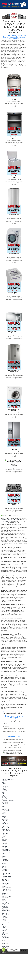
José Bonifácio (5, 885)
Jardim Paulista (5, 849)
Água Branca (5, 909)
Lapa (3, 923)
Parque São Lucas (6, 889)
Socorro (4, 942)
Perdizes (4, 926)
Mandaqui (4, 812)
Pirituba (4, 930)
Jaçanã (3, 807)
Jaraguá (4, 920)
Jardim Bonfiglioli (6, 922)
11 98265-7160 (7, 521)
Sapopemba (5, 897)
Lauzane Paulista (6, 810)
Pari (3, 793)
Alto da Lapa (5, 913)
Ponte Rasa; (5, 893)
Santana (4, 813)
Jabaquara (4, 843)
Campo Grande (5, 827)
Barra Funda (5, 912)
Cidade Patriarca (6, 873)
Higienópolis (5, 788)
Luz (3, 792)
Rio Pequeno (5, 933)
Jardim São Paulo (6, 809)
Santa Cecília (5, 796)
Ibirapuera (4, 837)
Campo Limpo (5, 829)
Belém (3, 872)
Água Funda (5, 823)
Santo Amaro (5, 865)
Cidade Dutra (5, 833)
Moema (4, 857)
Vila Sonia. (4, 939)
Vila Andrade (5, 943)
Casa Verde (4, 803)
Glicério (4, 789)
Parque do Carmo (6, 887)
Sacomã (4, 863)
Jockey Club (4, 855)
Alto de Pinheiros (6, 914)
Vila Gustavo (5, 819)
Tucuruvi (4, 816)
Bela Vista (4, 780)
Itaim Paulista (5, 880)
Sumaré (4, 936)
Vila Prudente (5, 907)
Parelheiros (4, 860)
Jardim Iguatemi (5, 883)
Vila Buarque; (5, 800)
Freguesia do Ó (5, 917)
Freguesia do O (5, 805)
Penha (3, 892)
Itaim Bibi (4, 842)
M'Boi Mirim (5, 856)
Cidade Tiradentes (6, 875)
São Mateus (5, 895)
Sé (2, 799)
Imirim (3, 806)
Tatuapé (4, 899)
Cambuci (4, 783)
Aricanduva (4, 869)
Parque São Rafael (6, 890)
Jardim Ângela (5, 845)
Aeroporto (4, 822)
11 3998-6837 (15, 519)
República (4, 795)
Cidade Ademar (5, 832)
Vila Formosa (5, 904)
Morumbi (4, 859)
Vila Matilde (4, 906)
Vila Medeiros (5, 946)
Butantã (4, 916)
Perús (3, 927)
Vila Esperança (5, 903)
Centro (3, 785)
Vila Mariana (5, 944)
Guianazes (4, 879)
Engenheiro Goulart (6, 876)
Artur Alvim (4, 870)
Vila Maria (4, 820)
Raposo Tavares (6, 932)
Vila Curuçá (4, 902)
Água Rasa (4, 866)
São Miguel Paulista (6, 896)
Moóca (3, 886)
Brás (3, 782)
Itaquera (4, 882)
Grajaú (3, 836)
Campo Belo (5, 826)
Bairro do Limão (6, 910)
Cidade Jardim (5, 835)
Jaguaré (4, 919)
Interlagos (4, 839)
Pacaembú (4, 924)
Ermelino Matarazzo (7, 877)
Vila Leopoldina (5, 937)
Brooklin (4, 825)
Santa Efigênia (5, 797)
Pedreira (4, 862)
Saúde (3, 940)
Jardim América (5, 846)
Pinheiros (4, 929)
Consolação (5, 786)
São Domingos (5, 934)
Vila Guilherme (5, 817)
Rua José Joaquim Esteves (8, 779)
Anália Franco (5, 867)
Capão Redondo (6, 830)
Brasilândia (11, 800)
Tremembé (4, 815)
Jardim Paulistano (6, 850)
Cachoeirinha (5, 802)
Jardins (3, 853)
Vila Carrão (4, 900)
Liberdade (4, 790)
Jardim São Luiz (5, 852)
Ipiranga (4, 840)
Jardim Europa (5, 847)
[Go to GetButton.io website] (3, 952)
